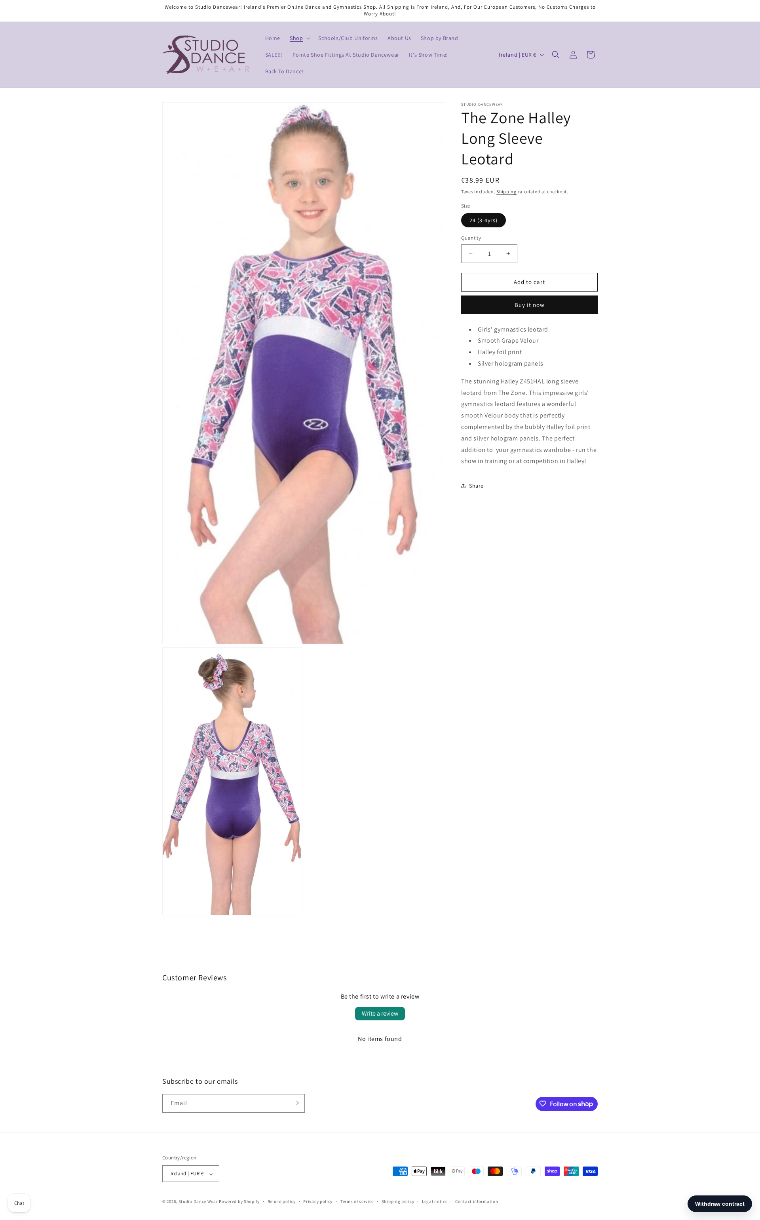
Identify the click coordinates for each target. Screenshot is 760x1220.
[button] (299, 38)
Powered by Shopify (239, 1202)
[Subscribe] (295, 1103)
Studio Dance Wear (198, 1202)
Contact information (476, 1202)
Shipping (506, 191)
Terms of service (357, 1202)
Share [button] (476, 485)
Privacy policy (317, 1202)
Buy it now (530, 305)
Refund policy (282, 1202)
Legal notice (434, 1202)
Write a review (380, 1013)
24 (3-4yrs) (483, 220)
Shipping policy (398, 1202)
